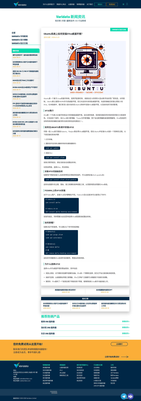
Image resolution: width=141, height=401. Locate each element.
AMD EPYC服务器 (99, 386)
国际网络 (113, 370)
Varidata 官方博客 (20, 40)
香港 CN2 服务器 (48, 321)
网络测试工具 (64, 375)
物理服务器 (80, 4)
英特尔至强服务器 (99, 383)
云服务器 (71, 4)
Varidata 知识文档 (20, 43)
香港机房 (79, 367)
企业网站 (97, 367)
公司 (112, 365)
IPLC (61, 370)
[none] (124, 4)
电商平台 (97, 375)
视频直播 (97, 373)
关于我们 (90, 4)
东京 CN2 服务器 (48, 333)
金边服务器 (46, 383)
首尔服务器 (46, 378)
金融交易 (97, 378)
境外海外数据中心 (82, 365)
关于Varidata (114, 373)
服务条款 (113, 367)
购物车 (100, 4)
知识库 (113, 383)
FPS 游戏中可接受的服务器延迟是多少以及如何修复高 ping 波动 (25, 106)
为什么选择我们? (48, 4)
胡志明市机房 (81, 378)
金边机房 (79, 380)
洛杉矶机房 (80, 370)
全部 (13, 33)
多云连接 (62, 373)
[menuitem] (124, 4)
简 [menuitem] (123, 4)
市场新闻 (113, 380)
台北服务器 (46, 375)
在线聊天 (119, 344)
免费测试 (112, 4)
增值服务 (62, 365)
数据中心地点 (61, 4)
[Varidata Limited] (20, 4)
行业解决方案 (98, 365)
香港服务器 (46, 367)
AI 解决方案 (97, 380)
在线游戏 (97, 370)
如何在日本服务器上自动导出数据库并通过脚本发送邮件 (25, 96)
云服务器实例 (64, 367)
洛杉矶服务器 (47, 370)
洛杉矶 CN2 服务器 (48, 327)
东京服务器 (46, 373)
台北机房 (79, 373)
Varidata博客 (114, 378)
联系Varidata (114, 375)
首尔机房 (79, 375)
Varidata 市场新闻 (20, 36)
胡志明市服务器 (48, 380)
